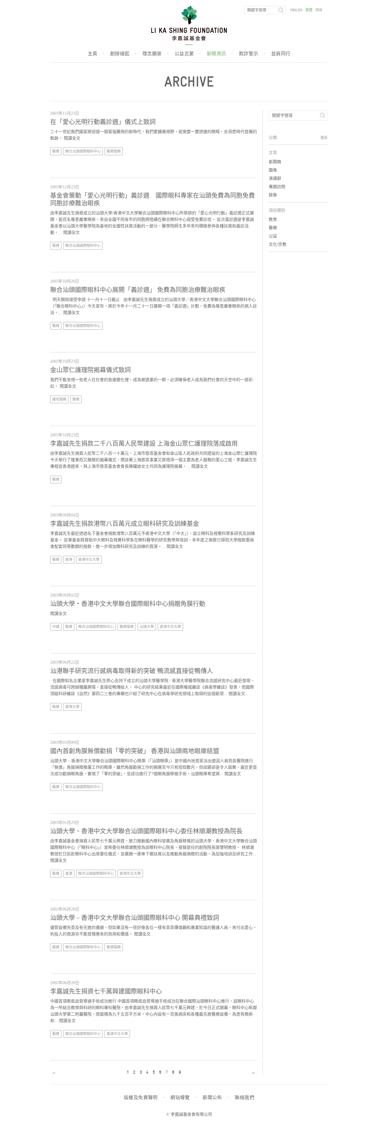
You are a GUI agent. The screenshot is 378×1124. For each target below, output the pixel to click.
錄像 (273, 195)
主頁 (96, 53)
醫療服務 (114, 151)
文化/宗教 (277, 244)
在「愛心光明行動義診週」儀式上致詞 (103, 121)
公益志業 (188, 53)
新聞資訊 (220, 53)
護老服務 (59, 399)
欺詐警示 (252, 53)
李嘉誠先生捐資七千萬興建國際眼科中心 (106, 991)
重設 (324, 138)
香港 (68, 560)
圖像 (273, 170)
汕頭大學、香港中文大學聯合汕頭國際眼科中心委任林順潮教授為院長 (146, 831)
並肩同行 (281, 53)
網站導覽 (183, 1097)
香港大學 (72, 707)
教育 (273, 219)
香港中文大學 (89, 560)
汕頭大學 (147, 627)
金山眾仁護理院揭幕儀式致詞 (90, 369)
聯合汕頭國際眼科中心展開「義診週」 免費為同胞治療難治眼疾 (137, 289)
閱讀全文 (72, 138)
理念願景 (155, 53)
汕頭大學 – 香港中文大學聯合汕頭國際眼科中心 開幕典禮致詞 (134, 917)
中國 (55, 627)
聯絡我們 (244, 1097)
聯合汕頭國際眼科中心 (83, 151)
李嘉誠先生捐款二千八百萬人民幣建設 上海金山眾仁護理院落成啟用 (144, 443)
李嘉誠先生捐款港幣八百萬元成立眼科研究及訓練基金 (124, 523)
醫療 (55, 151)
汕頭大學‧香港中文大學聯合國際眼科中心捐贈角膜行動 (127, 603)
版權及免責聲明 (144, 1097)
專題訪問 (277, 186)
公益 (273, 236)
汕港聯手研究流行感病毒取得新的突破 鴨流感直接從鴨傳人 (131, 670)
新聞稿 (275, 162)
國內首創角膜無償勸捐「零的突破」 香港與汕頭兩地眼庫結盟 (134, 750)
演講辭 (275, 178)
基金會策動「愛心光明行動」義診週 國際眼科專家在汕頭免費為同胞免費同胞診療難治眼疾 (152, 199)
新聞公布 (216, 1097)
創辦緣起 (123, 53)
